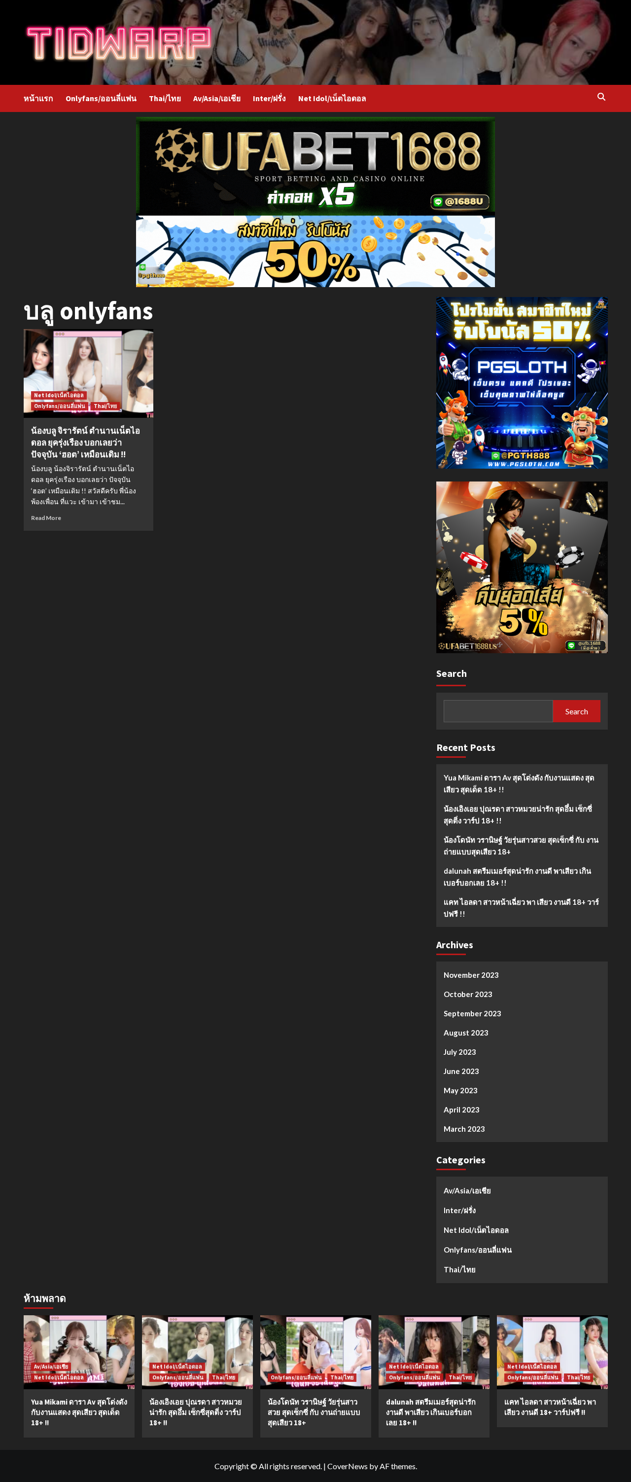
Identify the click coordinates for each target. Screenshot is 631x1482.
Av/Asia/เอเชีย (217, 98)
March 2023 (464, 1128)
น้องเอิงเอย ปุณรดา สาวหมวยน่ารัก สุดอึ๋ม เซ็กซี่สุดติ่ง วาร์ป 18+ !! (518, 814)
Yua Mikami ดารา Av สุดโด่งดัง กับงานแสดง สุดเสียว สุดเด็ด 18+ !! (519, 783)
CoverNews (347, 1466)
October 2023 (468, 994)
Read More (46, 517)
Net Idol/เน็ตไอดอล (332, 98)
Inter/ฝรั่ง (269, 98)
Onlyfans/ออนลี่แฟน (101, 98)
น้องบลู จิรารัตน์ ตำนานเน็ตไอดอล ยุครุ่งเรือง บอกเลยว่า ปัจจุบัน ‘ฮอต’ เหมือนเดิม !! (85, 442)
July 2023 (460, 1051)
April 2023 (462, 1109)
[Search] (602, 97)
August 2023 (466, 1032)
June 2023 (461, 1071)
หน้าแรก (38, 98)
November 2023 (471, 974)
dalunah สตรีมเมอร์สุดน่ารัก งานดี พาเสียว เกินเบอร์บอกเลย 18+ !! (517, 876)
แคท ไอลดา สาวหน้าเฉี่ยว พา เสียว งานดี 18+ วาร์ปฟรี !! (521, 907)
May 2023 (461, 1090)
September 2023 (472, 1013)
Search (451, 673)
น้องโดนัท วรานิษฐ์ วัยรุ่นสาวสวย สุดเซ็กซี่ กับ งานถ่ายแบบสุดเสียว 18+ (521, 845)
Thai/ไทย (165, 98)
